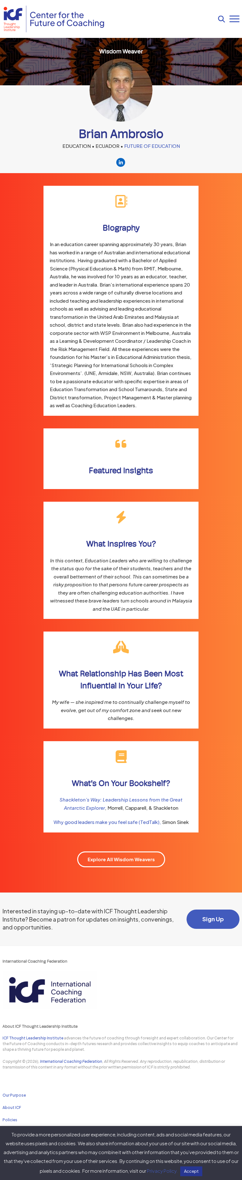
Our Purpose (14, 1095)
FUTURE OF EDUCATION (152, 146)
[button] (221, 19)
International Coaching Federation (71, 1061)
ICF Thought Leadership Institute (33, 1038)
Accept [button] (191, 1171)
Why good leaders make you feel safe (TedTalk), (108, 822)
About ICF (12, 1107)
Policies (10, 1119)
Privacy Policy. (162, 1171)
